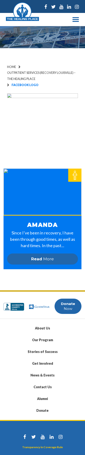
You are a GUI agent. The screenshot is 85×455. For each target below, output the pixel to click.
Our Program (42, 340)
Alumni (42, 399)
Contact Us (43, 387)
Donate (42, 410)
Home (11, 67)
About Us (42, 328)
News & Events (42, 375)
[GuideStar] (39, 305)
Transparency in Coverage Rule (42, 447)
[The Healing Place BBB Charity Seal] (14, 305)
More (42, 259)
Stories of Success (43, 352)
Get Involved (42, 363)
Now (68, 306)
